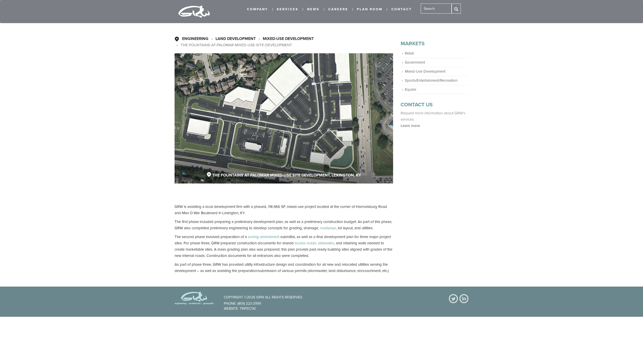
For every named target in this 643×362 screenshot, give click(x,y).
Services (287, 9)
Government (415, 62)
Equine (410, 89)
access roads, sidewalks (314, 243)
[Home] (195, 12)
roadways (328, 228)
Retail (409, 53)
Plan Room (370, 9)
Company (257, 9)
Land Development (236, 38)
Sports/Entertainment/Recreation (431, 80)
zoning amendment (263, 237)
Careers (338, 9)
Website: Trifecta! (240, 308)
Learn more (411, 125)
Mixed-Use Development (288, 38)
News (313, 9)
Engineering (195, 38)
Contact (401, 9)
